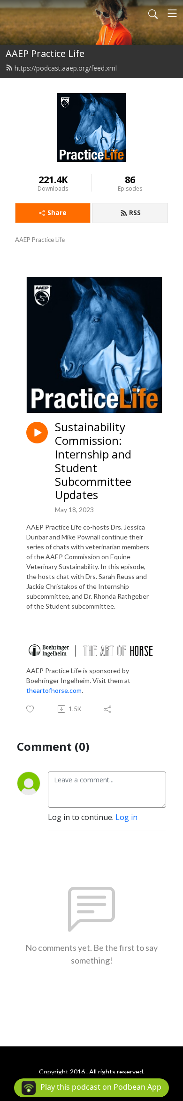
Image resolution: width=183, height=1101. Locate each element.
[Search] (153, 13)
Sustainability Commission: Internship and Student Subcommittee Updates (93, 461)
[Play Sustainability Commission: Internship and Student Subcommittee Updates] (37, 432)
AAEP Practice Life (45, 53)
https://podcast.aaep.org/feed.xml (66, 68)
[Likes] (30, 709)
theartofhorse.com (54, 690)
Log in (126, 817)
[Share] (108, 709)
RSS (135, 212)
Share (57, 212)
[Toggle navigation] (172, 13)
